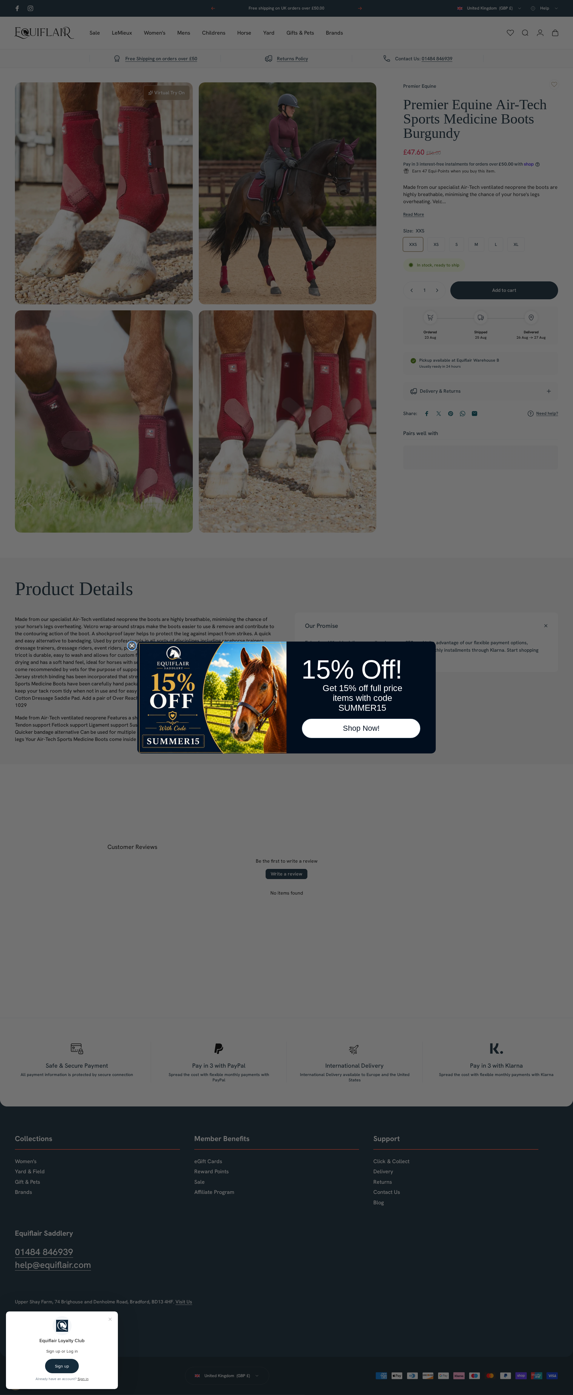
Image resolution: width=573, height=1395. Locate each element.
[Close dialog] (132, 646)
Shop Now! (361, 728)
